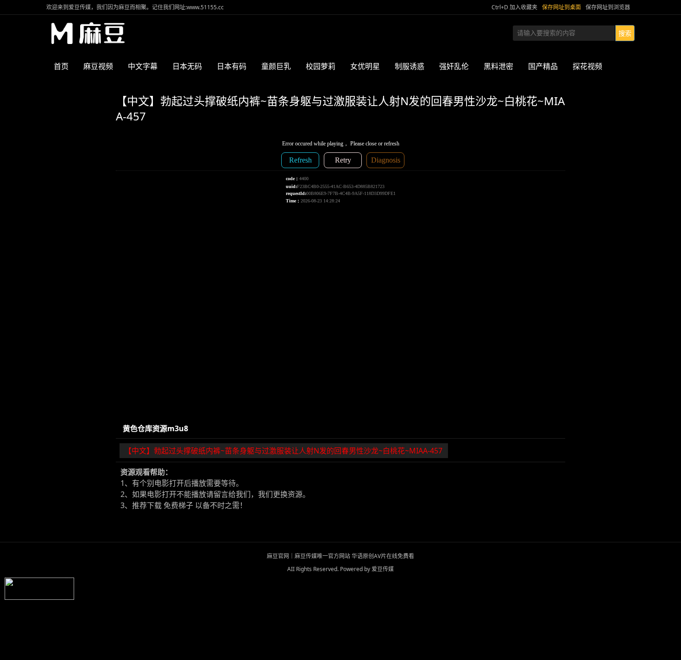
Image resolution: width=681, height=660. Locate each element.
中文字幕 (143, 66)
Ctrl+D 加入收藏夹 (514, 7)
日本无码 (187, 66)
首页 (61, 66)
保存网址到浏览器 (608, 7)
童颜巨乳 (276, 66)
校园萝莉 (320, 66)
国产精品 (543, 66)
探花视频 (587, 66)
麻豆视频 (98, 66)
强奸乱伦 (454, 66)
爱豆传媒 (88, 33)
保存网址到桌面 (561, 7)
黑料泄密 (498, 66)
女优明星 (365, 66)
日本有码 (231, 66)
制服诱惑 (409, 66)
